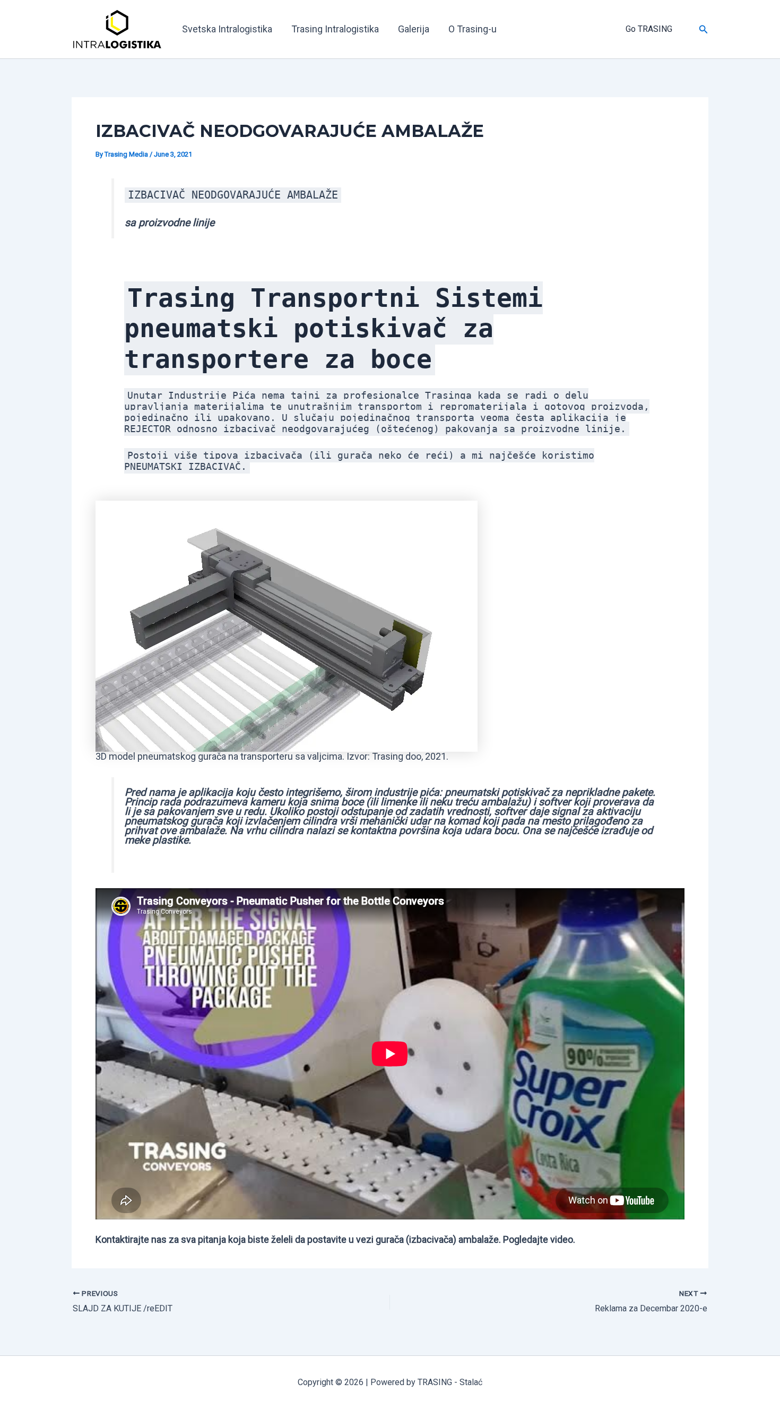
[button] (622, 29)
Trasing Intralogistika (335, 29)
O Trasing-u (472, 29)
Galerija (413, 29)
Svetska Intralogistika (227, 29)
